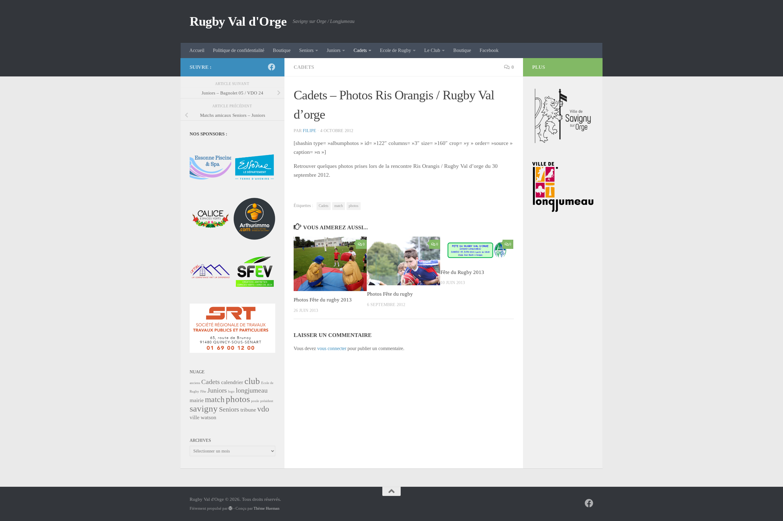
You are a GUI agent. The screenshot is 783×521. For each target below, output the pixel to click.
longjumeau (252, 390)
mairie (197, 400)
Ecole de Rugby (395, 50)
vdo (263, 409)
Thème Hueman (267, 508)
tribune (248, 410)
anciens (195, 383)
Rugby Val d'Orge (238, 21)
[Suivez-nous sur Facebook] (271, 67)
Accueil (196, 50)
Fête (203, 391)
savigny (204, 408)
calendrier (232, 382)
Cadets (360, 50)
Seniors (306, 50)
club (252, 381)
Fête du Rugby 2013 (462, 272)
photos (353, 206)
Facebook (489, 50)
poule (255, 401)
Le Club (432, 50)
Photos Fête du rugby (390, 294)
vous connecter (331, 348)
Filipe (309, 130)
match (338, 206)
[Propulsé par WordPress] (230, 508)
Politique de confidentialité (238, 50)
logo (231, 391)
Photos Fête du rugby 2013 (323, 300)
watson (208, 417)
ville (194, 417)
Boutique (282, 50)
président (266, 401)
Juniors (333, 50)
